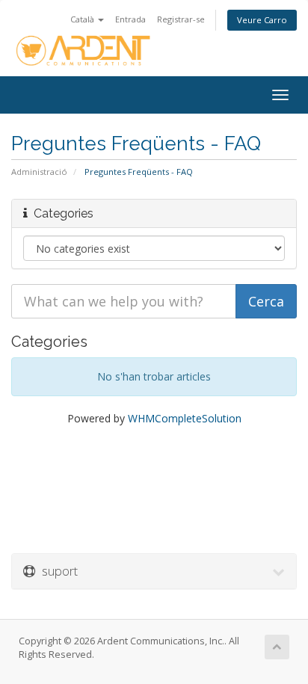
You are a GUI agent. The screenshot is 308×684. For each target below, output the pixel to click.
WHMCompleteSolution (184, 418)
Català (83, 19)
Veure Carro (262, 19)
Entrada (130, 19)
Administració (39, 171)
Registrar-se (181, 19)
